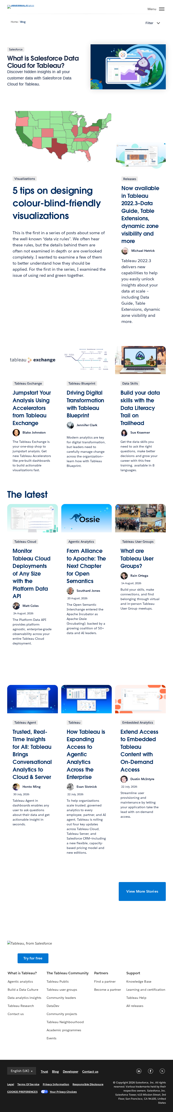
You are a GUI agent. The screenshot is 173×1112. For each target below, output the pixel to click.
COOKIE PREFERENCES (22, 1092)
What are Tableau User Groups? (137, 558)
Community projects (62, 1014)
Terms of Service (28, 1084)
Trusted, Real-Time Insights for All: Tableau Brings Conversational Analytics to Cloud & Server (32, 754)
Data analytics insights (24, 998)
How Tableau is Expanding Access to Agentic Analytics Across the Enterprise (86, 754)
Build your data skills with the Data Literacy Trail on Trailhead (140, 407)
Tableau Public (58, 981)
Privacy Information (56, 1084)
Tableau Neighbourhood (65, 1022)
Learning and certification (145, 990)
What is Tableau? (22, 973)
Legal (10, 1084)
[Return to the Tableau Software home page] (23, 4)
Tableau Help (136, 998)
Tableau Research (21, 1006)
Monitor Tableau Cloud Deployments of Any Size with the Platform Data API (31, 573)
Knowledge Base (138, 981)
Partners (101, 973)
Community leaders (61, 998)
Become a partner (107, 990)
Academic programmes (64, 1030)
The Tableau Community (68, 973)
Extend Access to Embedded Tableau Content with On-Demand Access (139, 750)
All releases (134, 1006)
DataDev (53, 1006)
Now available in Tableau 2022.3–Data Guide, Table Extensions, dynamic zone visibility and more (140, 215)
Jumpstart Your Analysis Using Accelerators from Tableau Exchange (32, 407)
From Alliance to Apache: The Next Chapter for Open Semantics (86, 566)
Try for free (32, 958)
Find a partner (105, 981)
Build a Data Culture (23, 990)
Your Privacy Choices (63, 1092)
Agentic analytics (20, 981)
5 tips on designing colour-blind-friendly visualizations (57, 203)
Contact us (16, 1014)
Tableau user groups (62, 990)
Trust (44, 1071)
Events (51, 1038)
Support (133, 973)
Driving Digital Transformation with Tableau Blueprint (85, 404)
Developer (70, 1071)
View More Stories (142, 891)
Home (14, 22)
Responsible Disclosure (88, 1084)
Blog (22, 22)
